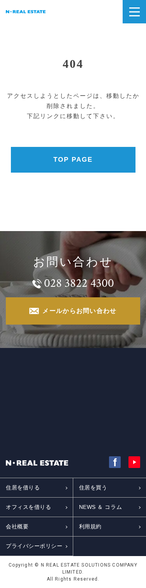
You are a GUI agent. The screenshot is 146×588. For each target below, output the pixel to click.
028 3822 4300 (79, 283)
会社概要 (17, 526)
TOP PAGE (73, 159)
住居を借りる (23, 487)
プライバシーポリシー (34, 546)
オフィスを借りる (28, 507)
